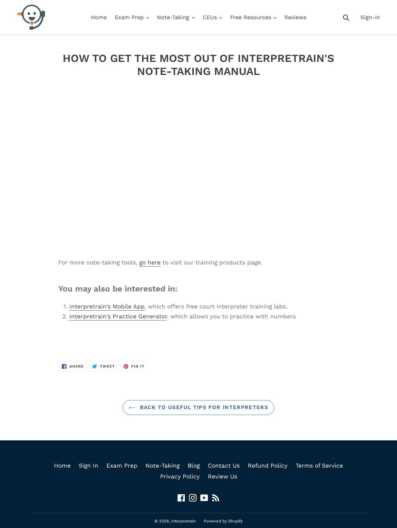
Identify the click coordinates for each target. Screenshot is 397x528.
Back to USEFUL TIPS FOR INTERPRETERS (203, 407)
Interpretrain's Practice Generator (118, 316)
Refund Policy (268, 465)
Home (99, 17)
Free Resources (251, 17)
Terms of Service (319, 465)
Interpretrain (183, 521)
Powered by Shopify (223, 521)
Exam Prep (130, 17)
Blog (194, 465)
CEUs (211, 17)
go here (150, 262)
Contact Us (224, 465)
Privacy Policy (180, 476)
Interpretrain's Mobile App (107, 306)
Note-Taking (174, 17)
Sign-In (370, 17)
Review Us (222, 476)
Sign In (88, 465)
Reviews (295, 17)
